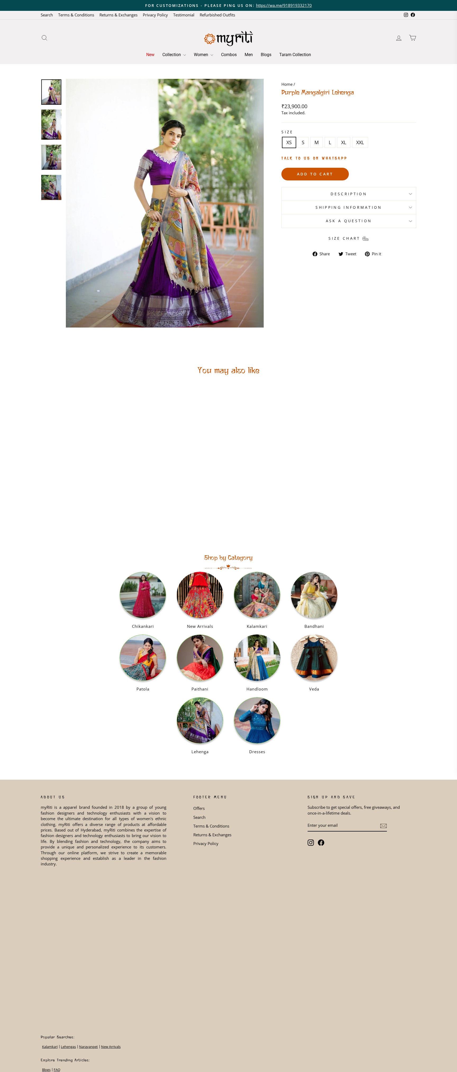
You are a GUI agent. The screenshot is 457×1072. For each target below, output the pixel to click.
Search (47, 14)
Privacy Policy (155, 14)
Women (201, 54)
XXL (360, 142)
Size (287, 131)
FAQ (57, 1069)
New (150, 54)
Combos (229, 54)
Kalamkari (50, 1046)
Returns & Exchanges (118, 14)
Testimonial (183, 14)
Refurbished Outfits (217, 14)
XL (343, 142)
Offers (199, 808)
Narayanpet (88, 1046)
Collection (172, 54)
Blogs (266, 54)
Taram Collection (295, 54)
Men (249, 54)
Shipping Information (349, 207)
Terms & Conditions (76, 14)
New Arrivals (111, 1046)
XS (289, 142)
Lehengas (68, 1046)
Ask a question (349, 220)
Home (287, 84)
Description (349, 193)
